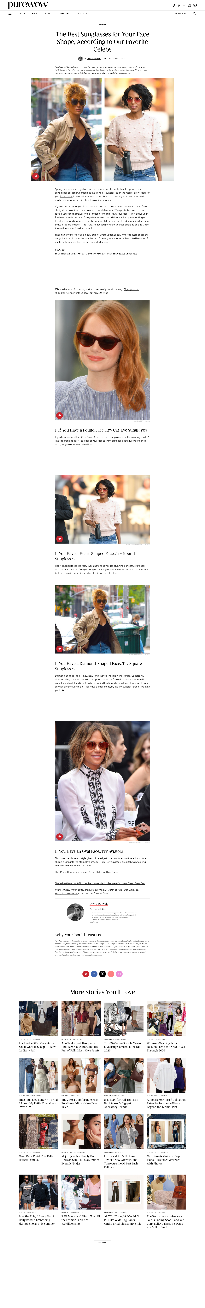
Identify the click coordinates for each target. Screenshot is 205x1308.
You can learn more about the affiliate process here (107, 73)
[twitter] (5, 51)
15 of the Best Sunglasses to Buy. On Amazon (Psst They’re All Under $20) (96, 254)
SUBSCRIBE (180, 14)
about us (83, 14)
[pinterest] (35, 176)
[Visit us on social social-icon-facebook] (184, 5)
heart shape (61, 221)
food (35, 14)
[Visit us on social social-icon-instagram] (189, 5)
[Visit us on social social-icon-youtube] (195, 5)
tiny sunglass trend (129, 687)
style (22, 14)
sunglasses (61, 193)
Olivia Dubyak (94, 59)
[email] (5, 66)
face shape (66, 196)
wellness (65, 14)
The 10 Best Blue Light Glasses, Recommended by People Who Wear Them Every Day (100, 883)
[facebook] (5, 44)
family (49, 14)
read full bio (94, 922)
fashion (102, 24)
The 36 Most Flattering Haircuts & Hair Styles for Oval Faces (86, 872)
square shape (71, 225)
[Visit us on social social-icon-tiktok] (174, 5)
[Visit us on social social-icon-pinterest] (179, 5)
